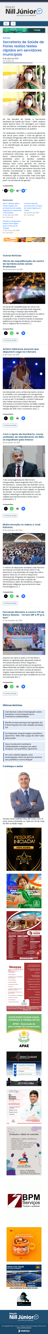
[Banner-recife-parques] (24, 891)
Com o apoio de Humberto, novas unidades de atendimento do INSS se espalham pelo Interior (23, 437)
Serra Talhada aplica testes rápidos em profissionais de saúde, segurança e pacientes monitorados (12, 208)
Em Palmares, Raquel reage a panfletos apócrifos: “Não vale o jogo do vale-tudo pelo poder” (24, 735)
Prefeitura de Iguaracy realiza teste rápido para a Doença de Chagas (12, 224)
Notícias (6, 38)
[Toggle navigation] (6, 24)
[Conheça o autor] (24, 794)
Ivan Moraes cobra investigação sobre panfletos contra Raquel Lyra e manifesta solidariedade (23, 714)
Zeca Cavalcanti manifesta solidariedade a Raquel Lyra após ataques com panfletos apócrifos (21, 746)
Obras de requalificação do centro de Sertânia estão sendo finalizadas (23, 263)
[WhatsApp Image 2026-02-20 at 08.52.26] (24, 849)
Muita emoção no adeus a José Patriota (21, 526)
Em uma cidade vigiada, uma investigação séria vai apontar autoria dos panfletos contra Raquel (23, 757)
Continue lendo (10, 340)
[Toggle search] (13, 24)
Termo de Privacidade (24, 1328)
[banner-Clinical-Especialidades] (24, 987)
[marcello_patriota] (24, 1298)
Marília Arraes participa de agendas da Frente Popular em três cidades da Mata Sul (24, 725)
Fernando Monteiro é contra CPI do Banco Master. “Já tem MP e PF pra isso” (23, 614)
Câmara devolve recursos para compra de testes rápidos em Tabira (33, 207)
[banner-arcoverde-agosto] (24, 239)
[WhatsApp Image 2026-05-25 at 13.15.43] (24, 935)
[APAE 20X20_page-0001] (24, 1031)
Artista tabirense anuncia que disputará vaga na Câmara (21, 350)
